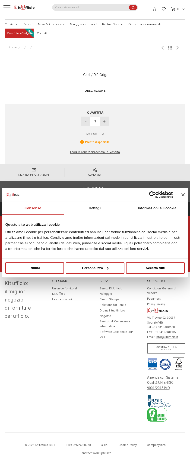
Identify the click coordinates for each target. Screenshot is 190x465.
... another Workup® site (95, 453)
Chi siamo (11, 24)
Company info (156, 445)
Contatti (42, 33)
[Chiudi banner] (183, 194)
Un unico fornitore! (64, 288)
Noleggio (106, 293)
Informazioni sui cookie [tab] (157, 208)
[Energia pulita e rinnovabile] (157, 414)
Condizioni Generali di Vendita (161, 291)
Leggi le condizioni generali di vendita (95, 152)
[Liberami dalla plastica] (159, 401)
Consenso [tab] (33, 208)
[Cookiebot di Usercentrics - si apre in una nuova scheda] (152, 194)
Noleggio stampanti (83, 24)
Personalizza (92, 268)
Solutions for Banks (113, 305)
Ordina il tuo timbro (112, 310)
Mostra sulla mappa (166, 348)
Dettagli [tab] (95, 208)
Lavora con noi (62, 299)
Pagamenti (154, 298)
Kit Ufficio (58, 293)
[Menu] (6, 7)
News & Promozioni (51, 24)
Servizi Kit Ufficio (111, 288)
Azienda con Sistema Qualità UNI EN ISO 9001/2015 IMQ (162, 383)
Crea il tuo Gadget (19, 33)
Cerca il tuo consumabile (144, 24)
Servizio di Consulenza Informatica (115, 324)
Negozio (105, 316)
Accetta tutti (155, 268)
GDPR (104, 445)
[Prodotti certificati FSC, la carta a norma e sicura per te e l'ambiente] (178, 364)
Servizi (28, 24)
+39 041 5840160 (163, 327)
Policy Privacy (156, 304)
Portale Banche (112, 24)
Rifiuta (34, 268)
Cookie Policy (128, 445)
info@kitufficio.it (167, 337)
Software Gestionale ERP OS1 (116, 334)
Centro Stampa (110, 299)
